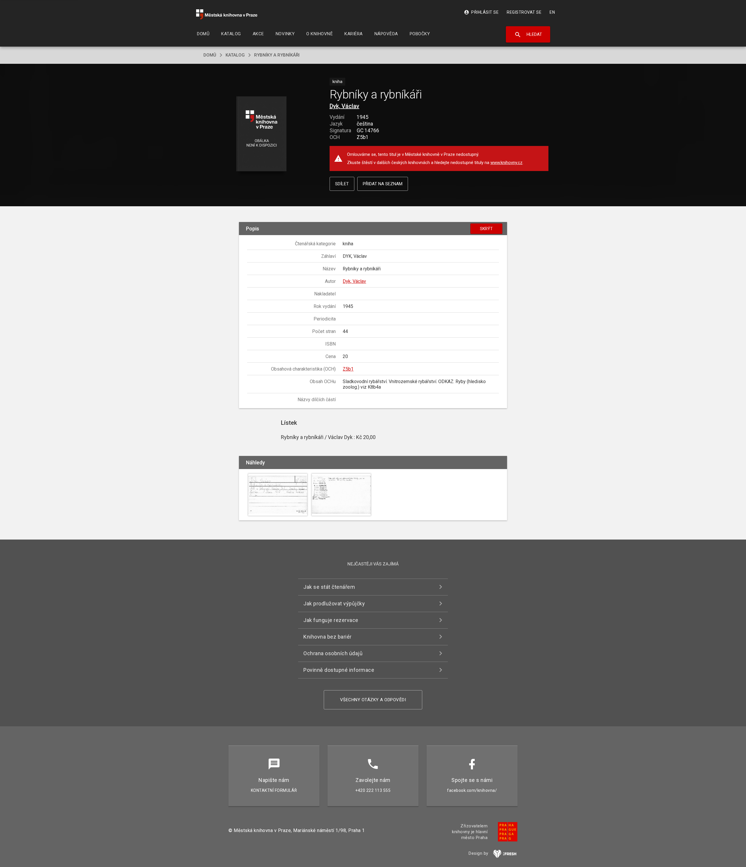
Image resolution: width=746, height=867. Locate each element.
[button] (261, 134)
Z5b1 (348, 369)
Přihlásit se (481, 12)
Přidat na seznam (382, 183)
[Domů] (226, 14)
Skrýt (486, 228)
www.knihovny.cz (506, 162)
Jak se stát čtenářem (329, 587)
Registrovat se (524, 12)
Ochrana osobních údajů (333, 653)
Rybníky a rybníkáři (277, 55)
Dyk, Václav (344, 106)
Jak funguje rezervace (330, 620)
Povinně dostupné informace (338, 670)
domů (209, 55)
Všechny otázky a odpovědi (373, 699)
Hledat (528, 34)
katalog (235, 55)
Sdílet (342, 183)
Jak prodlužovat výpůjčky (334, 603)
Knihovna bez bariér (327, 637)
